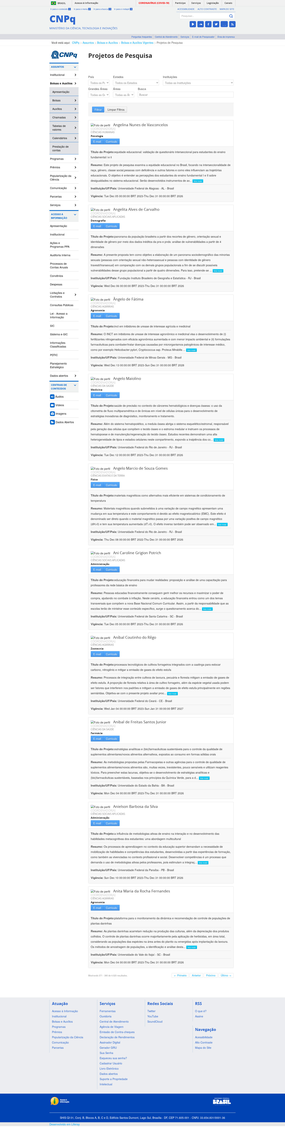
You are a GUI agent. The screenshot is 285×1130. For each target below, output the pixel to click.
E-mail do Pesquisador (203, 36)
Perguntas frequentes (141, 36)
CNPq (75, 43)
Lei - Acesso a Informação (58, 315)
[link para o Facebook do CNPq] (208, 24)
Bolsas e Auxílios (107, 43)
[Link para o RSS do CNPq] (232, 24)
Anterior (196, 975)
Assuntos (88, 43)
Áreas (117, 89)
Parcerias (56, 196)
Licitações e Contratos (57, 294)
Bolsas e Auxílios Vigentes (137, 43)
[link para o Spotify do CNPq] (224, 24)
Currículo (111, 141)
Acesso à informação (86, 3)
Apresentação (60, 92)
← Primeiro (180, 975)
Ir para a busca (102, 9)
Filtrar (98, 109)
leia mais (198, 181)
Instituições (170, 77)
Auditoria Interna (60, 255)
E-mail (97, 141)
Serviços (184, 36)
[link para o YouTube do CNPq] (193, 24)
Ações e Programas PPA (59, 244)
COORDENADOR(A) (103, 128)
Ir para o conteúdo (60, 9)
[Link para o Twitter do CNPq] (216, 24)
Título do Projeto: (102, 152)
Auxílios (57, 109)
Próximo (210, 975)
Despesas (56, 284)
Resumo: (97, 165)
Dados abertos (59, 376)
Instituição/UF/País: (104, 188)
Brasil (62, 3)
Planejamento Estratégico (58, 365)
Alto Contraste (207, 9)
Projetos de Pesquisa (170, 43)
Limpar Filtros (116, 109)
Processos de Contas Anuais (59, 265)
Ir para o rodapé (123, 9)
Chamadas (59, 117)
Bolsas (56, 100)
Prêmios (55, 167)
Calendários (59, 138)
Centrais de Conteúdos (59, 386)
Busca (142, 89)
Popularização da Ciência (60, 177)
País (91, 77)
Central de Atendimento (166, 36)
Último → (226, 975)
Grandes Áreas (98, 89)
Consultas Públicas (61, 305)
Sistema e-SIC (59, 334)
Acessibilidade (185, 9)
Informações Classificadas (58, 344)
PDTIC (54, 355)
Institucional (57, 75)
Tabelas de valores (59, 127)
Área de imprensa (226, 36)
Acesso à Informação (59, 216)
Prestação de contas (60, 148)
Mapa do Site (227, 9)
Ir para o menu (82, 9)
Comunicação (58, 188)
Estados (118, 77)
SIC (52, 326)
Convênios (56, 276)
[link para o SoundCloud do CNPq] (200, 24)
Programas (57, 159)
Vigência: (97, 196)
